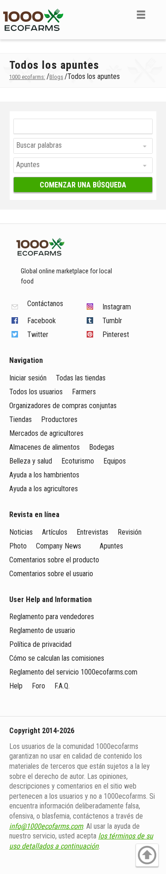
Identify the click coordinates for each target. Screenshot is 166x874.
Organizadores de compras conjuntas (63, 405)
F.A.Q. (62, 685)
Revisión (130, 532)
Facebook (41, 320)
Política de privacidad (41, 644)
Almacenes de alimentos (44, 447)
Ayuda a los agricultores (43, 488)
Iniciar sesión (28, 378)
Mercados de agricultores (46, 433)
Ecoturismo (77, 461)
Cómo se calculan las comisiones (56, 658)
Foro (38, 685)
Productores (59, 419)
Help (16, 685)
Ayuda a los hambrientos (44, 474)
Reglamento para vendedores (51, 616)
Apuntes (111, 546)
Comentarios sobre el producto (54, 559)
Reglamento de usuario (42, 630)
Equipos (114, 461)
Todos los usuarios (36, 391)
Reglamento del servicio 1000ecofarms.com (73, 672)
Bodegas (101, 447)
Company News (58, 546)
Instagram (116, 306)
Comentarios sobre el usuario (51, 573)
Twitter (37, 334)
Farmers (84, 391)
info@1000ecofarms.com (46, 826)
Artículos (54, 532)
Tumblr (112, 320)
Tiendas (20, 419)
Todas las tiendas (81, 378)
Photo (18, 546)
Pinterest (115, 334)
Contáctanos (45, 304)
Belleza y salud (30, 461)
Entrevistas (92, 532)
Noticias (21, 532)
